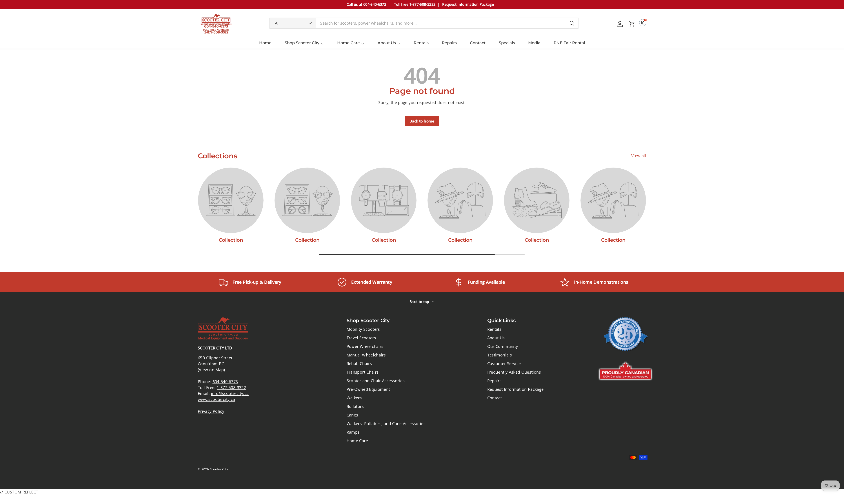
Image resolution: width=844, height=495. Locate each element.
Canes (352, 415)
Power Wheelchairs (365, 346)
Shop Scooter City (302, 42)
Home (265, 42)
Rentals (421, 42)
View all (638, 155)
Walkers (354, 397)
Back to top (419, 301)
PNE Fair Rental (569, 42)
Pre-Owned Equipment (368, 389)
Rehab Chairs (359, 363)
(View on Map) (211, 369)
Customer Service (504, 363)
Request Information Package (515, 389)
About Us (387, 42)
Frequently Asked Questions (514, 372)
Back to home (421, 121)
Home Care (348, 42)
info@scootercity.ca (230, 393)
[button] (632, 24)
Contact (478, 42)
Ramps (353, 432)
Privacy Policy (211, 411)
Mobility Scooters (363, 329)
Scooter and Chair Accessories (376, 380)
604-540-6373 (225, 381)
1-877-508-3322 (231, 387)
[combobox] (424, 23)
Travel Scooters (361, 337)
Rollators (355, 406)
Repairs (449, 42)
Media (534, 42)
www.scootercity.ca (216, 399)
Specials (507, 42)
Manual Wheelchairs (366, 355)
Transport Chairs (363, 372)
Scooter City (219, 469)
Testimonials (499, 355)
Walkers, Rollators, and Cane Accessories (386, 423)
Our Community (502, 346)
